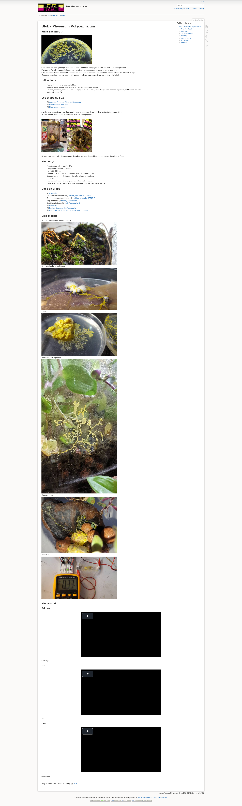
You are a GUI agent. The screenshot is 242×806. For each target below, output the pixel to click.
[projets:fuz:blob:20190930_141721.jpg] (79, 426)
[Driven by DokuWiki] (147, 800)
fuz (60, 15)
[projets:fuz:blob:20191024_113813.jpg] (79, 525)
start (49, 15)
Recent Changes (179, 9)
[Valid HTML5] (126, 800)
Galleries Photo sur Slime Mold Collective (65, 102)
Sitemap (201, 9)
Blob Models (185, 40)
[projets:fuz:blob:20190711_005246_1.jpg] (79, 578)
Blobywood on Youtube (58, 107)
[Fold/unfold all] (207, 41)
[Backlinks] (207, 36)
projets (54, 15)
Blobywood (184, 43)
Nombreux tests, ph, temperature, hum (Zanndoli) (69, 210)
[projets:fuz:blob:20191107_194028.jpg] (54, 135)
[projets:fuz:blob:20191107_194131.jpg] (79, 135)
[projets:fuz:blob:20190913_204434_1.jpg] (79, 335)
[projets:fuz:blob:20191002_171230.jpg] (79, 243)
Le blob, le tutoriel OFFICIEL (84, 198)
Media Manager (191, 9)
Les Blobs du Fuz (187, 34)
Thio (75, 784)
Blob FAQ (184, 36)
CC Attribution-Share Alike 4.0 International (153, 798)
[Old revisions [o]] (207, 31)
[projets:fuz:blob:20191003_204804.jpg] (66, 49)
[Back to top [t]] (207, 45)
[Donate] (105, 800)
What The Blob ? (186, 29)
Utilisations (184, 31)
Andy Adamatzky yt (72, 203)
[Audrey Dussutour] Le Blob (80, 196)
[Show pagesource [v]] (207, 26)
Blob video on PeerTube (58, 105)
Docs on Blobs (186, 38)
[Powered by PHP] (116, 800)
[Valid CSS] (137, 800)
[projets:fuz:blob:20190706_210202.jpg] (79, 289)
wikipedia (53, 193)
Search (203, 5)
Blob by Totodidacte (69, 201)
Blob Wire (53, 205)
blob (63, 15)
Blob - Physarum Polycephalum (190, 27)
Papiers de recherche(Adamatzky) (63, 208)
